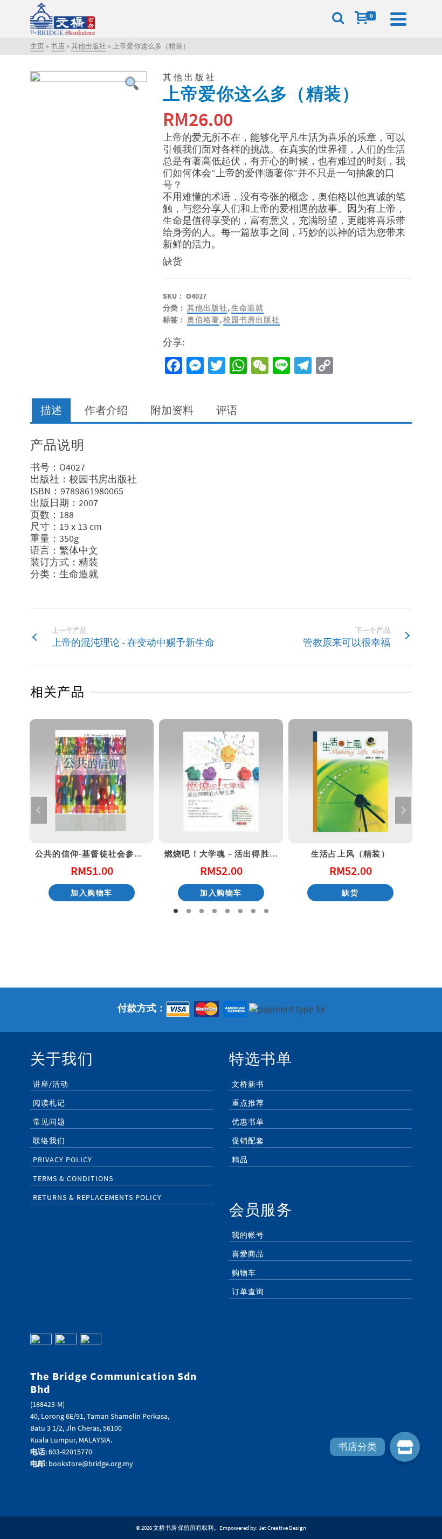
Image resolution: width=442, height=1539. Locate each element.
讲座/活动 (50, 1084)
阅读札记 (49, 1103)
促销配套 (248, 1140)
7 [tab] (253, 911)
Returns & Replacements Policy (97, 1197)
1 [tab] (175, 911)
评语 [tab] (227, 410)
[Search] (338, 19)
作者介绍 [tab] (106, 410)
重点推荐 (248, 1103)
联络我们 (49, 1140)
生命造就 (247, 308)
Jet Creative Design (282, 1527)
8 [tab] (266, 911)
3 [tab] (201, 911)
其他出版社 (207, 308)
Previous (39, 810)
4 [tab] (214, 911)
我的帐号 (248, 1235)
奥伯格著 (203, 320)
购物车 (244, 1273)
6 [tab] (240, 911)
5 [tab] (227, 911)
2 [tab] (188, 911)
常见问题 (49, 1122)
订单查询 (248, 1291)
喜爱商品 (248, 1254)
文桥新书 (248, 1084)
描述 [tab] (51, 410)
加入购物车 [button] (92, 893)
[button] (405, 1447)
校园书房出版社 (251, 320)
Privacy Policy (62, 1159)
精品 (240, 1159)
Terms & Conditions (73, 1178)
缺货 (350, 893)
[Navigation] (398, 19)
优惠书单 (248, 1122)
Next (403, 810)
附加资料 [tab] (172, 410)
